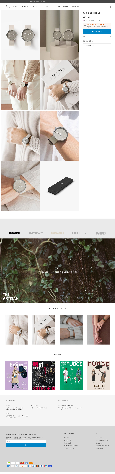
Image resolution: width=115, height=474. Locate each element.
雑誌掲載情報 (75, 7)
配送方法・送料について (89, 41)
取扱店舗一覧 (67, 440)
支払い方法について (88, 46)
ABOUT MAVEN (63, 7)
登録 (26, 445)
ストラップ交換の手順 (102, 440)
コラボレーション (69, 448)
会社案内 (66, 437)
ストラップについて (49, 7)
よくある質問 (99, 437)
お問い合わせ (99, 448)
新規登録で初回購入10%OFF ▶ (57, 2)
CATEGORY (24, 7)
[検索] (106, 7)
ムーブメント (35, 7)
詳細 (84, 36)
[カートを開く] (110, 7)
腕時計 (15, 7)
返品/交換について (101, 443)
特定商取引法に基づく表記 (71, 445)
